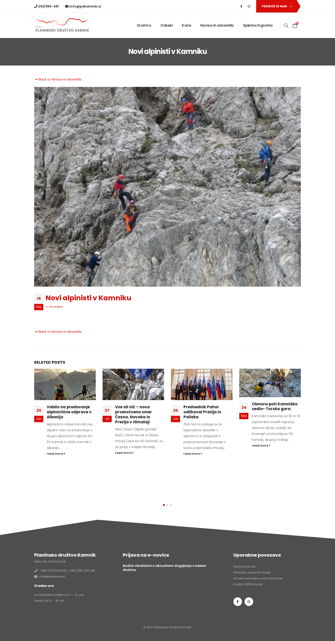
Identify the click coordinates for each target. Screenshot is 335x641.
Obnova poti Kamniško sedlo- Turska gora (207, 406)
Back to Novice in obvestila (59, 79)
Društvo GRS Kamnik (247, 584)
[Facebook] (241, 6)
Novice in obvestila (217, 25)
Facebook (237, 601)
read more (55, 453)
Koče (186, 25)
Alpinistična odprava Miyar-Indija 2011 (274, 409)
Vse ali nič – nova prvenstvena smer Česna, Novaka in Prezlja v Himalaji (65, 414)
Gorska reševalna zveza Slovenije (258, 578)
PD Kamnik (56, 307)
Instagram (249, 601)
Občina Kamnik (244, 566)
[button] (286, 26)
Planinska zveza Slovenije (251, 572)
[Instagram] (249, 6)
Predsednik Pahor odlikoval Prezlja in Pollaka (135, 412)
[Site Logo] (62, 25)
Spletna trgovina (258, 25)
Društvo (144, 25)
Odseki (166, 25)
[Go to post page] (65, 384)
